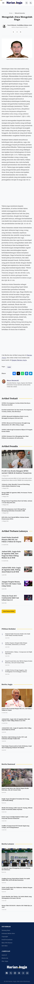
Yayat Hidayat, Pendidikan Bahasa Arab (19, 25)
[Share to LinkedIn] (26, 373)
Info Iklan (5, 945)
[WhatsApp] (27, 973)
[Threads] (23, 973)
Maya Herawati (13, 380)
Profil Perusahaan (7, 939)
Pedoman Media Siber (8, 933)
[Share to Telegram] (30, 373)
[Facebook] (6, 973)
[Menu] (3, 3)
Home (11, 13)
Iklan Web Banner (7, 942)
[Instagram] (15, 973)
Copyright (5, 936)
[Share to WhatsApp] (22, 373)
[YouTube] (19, 973)
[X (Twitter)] (10, 973)
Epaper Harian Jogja (19, 360)
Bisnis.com (5, 958)
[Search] (26, 3)
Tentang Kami (6, 930)
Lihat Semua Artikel (8, 611)
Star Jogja (5, 961)
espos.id (4, 955)
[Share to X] (18, 373)
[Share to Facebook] (14, 373)
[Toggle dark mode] (30, 3)
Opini (9, 367)
